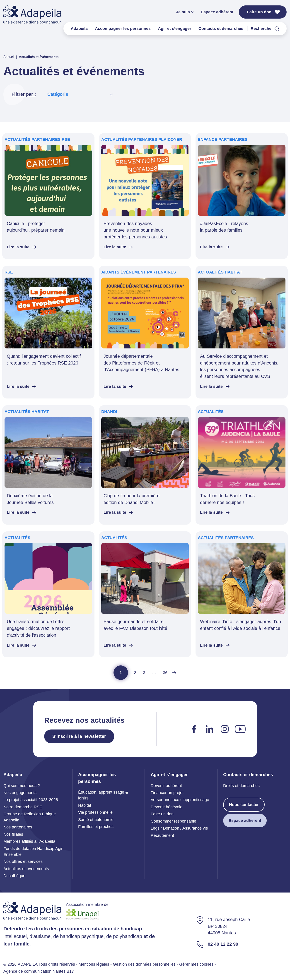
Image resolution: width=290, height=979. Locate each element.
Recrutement (162, 835)
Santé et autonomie (96, 819)
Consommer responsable (173, 821)
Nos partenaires (17, 827)
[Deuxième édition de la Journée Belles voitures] (48, 464)
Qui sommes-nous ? (21, 785)
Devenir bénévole (166, 807)
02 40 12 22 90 (223, 943)
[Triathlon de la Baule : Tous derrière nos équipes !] (242, 464)
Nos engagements (19, 792)
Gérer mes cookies (196, 964)
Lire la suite (18, 247)
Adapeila (79, 28)
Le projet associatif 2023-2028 (30, 799)
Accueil (8, 57)
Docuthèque (14, 875)
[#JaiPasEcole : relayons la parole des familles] (242, 196)
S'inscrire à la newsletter (79, 736)
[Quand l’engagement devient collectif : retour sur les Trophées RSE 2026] (48, 332)
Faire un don (259, 12)
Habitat (84, 805)
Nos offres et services (23, 861)
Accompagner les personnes (123, 28)
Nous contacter (244, 804)
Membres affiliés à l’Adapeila (29, 841)
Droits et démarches (241, 785)
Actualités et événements (26, 868)
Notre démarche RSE (22, 807)
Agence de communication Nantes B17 (38, 971)
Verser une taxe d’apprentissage (180, 799)
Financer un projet (167, 792)
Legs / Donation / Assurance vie (179, 828)
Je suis (183, 12)
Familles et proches (96, 826)
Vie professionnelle (95, 812)
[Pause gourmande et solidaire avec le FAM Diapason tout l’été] (145, 594)
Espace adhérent (217, 12)
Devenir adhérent (166, 785)
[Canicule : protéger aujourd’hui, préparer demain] (48, 196)
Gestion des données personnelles (144, 964)
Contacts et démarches (220, 28)
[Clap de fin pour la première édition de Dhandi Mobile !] (145, 464)
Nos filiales (13, 834)
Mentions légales (94, 964)
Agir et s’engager (174, 28)
